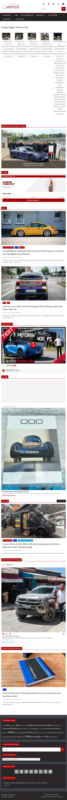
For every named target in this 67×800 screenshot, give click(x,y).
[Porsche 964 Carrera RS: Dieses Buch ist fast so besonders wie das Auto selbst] (33, 670)
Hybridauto (14, 728)
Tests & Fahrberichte (27, 15)
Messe (58, 729)
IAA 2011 (27, 728)
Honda (60, 725)
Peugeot (23, 732)
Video (28, 736)
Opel (19, 732)
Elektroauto (33, 725)
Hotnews (5, 728)
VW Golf (50, 737)
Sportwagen (9, 737)
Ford (54, 725)
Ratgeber (55, 732)
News (16, 15)
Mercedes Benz (50, 728)
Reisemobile (40, 15)
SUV (15, 737)
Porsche (22, 247)
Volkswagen (36, 736)
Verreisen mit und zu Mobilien (25, 540)
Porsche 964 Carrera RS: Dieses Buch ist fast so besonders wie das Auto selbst (32, 694)
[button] (11, 15)
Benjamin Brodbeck (16, 257)
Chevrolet (22, 725)
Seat (63, 732)
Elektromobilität (45, 725)
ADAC (3, 725)
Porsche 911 (37, 732)
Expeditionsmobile (7, 540)
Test (8, 302)
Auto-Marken (7, 19)
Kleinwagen (35, 728)
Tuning (23, 737)
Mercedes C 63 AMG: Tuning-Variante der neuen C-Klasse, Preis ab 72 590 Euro (25, 783)
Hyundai (21, 728)
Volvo (43, 737)
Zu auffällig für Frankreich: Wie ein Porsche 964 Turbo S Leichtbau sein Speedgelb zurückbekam (33, 252)
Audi (4, 302)
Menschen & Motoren (8, 247)
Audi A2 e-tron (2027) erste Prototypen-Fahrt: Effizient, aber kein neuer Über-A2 (32, 308)
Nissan (16, 732)
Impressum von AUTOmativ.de (52, 794)
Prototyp (49, 732)
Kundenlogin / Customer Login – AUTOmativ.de (52, 796)
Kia (31, 728)
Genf (57, 725)
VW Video (55, 737)
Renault (60, 732)
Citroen (26, 725)
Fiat (52, 725)
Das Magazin (6, 15)
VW (46, 736)
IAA (24, 728)
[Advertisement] (33, 391)
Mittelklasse (5, 732)
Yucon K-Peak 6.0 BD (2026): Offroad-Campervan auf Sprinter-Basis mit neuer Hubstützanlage (31, 545)
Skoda (4, 737)
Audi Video (12, 725)
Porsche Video (44, 732)
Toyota (19, 737)
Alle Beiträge (61, 501)
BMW (18, 725)
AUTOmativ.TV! (19, 19)
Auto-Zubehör (52, 15)
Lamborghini (41, 728)
